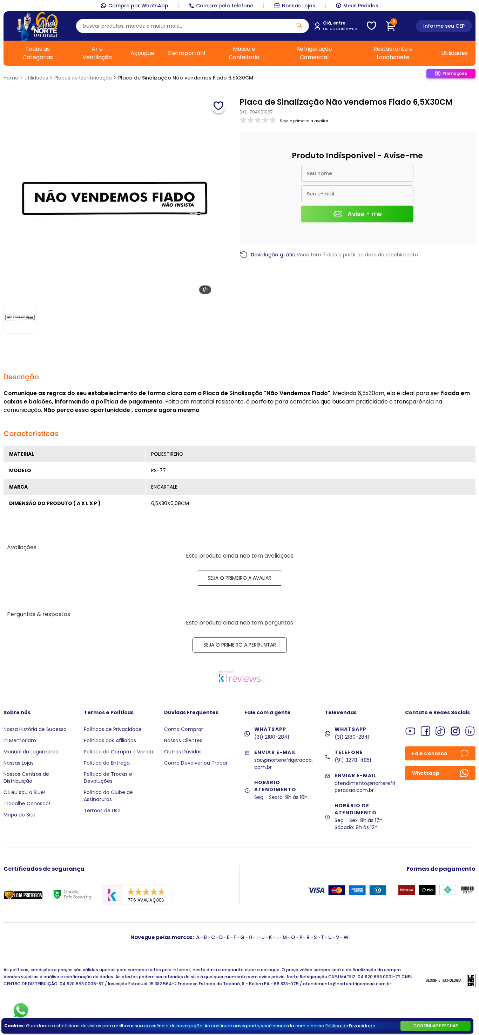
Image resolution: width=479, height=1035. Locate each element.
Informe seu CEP (444, 25)
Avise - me (365, 213)
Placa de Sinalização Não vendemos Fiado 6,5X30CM (185, 77)
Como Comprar (183, 729)
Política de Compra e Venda (118, 751)
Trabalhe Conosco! (27, 803)
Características (31, 434)
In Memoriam (20, 740)
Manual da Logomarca (31, 751)
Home (11, 77)
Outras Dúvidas (183, 751)
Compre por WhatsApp (138, 5)
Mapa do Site (19, 814)
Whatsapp (425, 773)
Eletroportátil (186, 53)
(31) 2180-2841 (271, 736)
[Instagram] (455, 731)
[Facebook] (425, 731)
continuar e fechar (435, 1026)
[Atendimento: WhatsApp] (21, 1010)
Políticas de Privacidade (113, 729)
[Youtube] (410, 731)
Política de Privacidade (350, 1026)
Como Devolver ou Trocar (196, 762)
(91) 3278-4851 (353, 760)
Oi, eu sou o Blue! (24, 792)
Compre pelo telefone (224, 5)
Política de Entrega (107, 762)
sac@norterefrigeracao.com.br (283, 764)
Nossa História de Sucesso (35, 729)
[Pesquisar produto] (299, 25)
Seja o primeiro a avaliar (239, 577)
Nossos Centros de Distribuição (26, 778)
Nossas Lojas (298, 5)
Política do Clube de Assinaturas (108, 796)
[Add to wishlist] (218, 106)
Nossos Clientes (183, 740)
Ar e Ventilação (97, 53)
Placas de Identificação (83, 77)
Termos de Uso (102, 810)
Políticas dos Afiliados (110, 740)
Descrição (21, 377)
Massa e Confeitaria (244, 53)
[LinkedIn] (470, 731)
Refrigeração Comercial (314, 53)
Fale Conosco (429, 753)
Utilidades (454, 53)
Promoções (455, 73)
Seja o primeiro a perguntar (239, 644)
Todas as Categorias (37, 53)
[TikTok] (440, 731)
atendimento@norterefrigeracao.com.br (365, 787)
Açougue (142, 53)
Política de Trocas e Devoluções (108, 778)
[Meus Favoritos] (371, 25)
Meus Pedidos (360, 5)
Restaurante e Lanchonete (393, 53)
